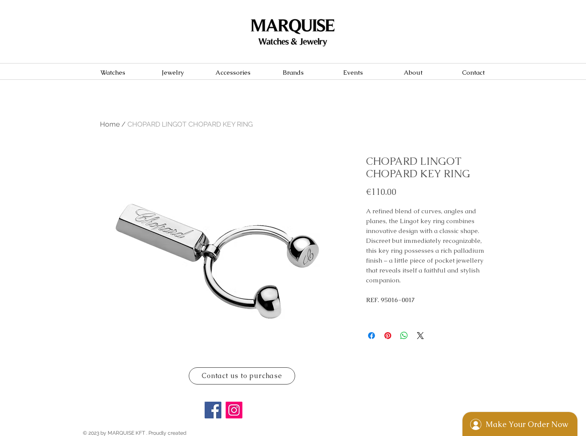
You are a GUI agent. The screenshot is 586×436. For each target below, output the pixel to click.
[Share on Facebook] (371, 335)
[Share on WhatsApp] (404, 335)
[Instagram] (234, 410)
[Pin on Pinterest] (388, 335)
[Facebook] (213, 410)
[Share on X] (420, 335)
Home (110, 124)
